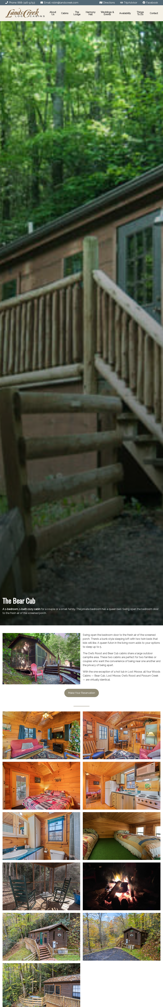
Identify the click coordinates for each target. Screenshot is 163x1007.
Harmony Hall (91, 13)
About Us (53, 13)
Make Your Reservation (81, 692)
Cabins (64, 13)
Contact (154, 13)
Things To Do (140, 13)
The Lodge (77, 13)
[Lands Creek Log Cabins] (25, 13)
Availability (125, 13)
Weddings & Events (107, 13)
